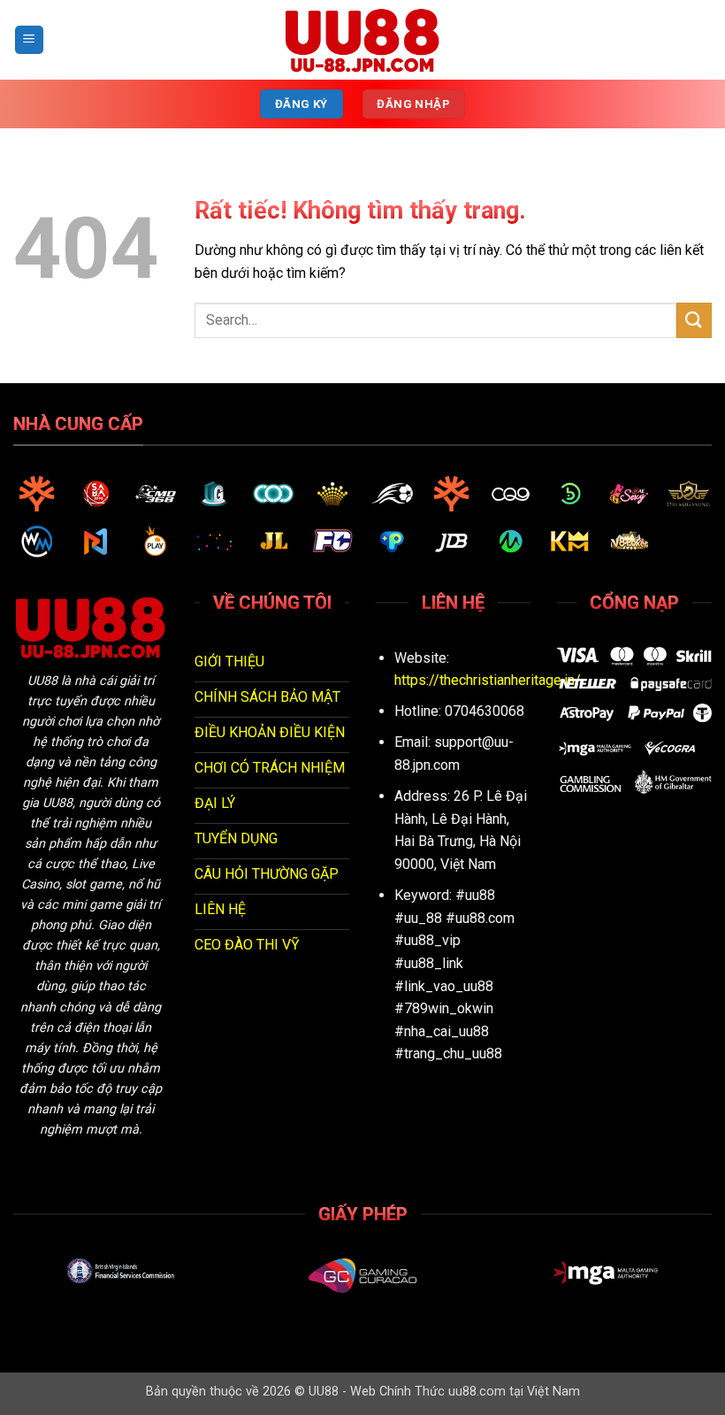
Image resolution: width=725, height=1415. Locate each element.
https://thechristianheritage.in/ (487, 680)
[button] (29, 40)
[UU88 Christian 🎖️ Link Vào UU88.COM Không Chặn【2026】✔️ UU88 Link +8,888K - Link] (362, 40)
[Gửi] (694, 320)
